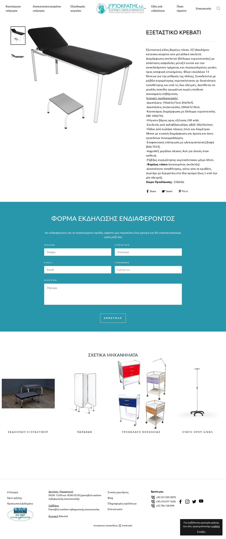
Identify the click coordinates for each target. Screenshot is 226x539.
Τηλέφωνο (122, 262)
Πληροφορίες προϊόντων (122, 503)
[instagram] (187, 502)
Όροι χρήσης (14, 498)
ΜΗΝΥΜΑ (50, 280)
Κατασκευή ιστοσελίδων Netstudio (113, 525)
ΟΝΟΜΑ (49, 245)
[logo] (121, 9)
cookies (215, 526)
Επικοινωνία (203, 8)
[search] (218, 9)
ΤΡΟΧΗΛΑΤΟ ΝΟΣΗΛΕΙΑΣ (141, 432)
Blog (110, 498)
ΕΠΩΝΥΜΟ (122, 245)
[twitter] (194, 502)
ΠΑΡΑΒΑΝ (85, 432)
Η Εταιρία (12, 492)
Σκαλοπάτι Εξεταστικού (28, 432)
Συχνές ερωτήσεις (118, 492)
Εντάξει (201, 531)
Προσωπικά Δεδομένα (20, 503)
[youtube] (201, 501)
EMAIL (48, 262)
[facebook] (180, 502)
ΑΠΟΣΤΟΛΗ (113, 318)
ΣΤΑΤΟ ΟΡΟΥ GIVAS (197, 432)
